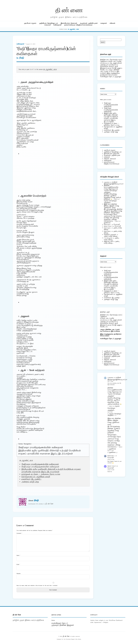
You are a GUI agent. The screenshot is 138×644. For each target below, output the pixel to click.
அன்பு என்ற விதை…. (111, 236)
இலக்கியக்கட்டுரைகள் (69, 23)
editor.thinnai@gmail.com (112, 65)
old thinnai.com (112, 72)
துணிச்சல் (107, 223)
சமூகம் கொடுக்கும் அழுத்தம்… (110, 201)
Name (18, 555)
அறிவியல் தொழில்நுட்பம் (48, 23)
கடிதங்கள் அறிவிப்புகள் (89, 23)
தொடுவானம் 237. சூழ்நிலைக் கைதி (35, 477)
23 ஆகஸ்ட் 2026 (73, 29)
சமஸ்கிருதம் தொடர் (59, 623)
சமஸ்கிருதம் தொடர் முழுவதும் (110, 339)
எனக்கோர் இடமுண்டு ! (31, 479)
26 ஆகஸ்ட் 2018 (50, 69)
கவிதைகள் (57, 25)
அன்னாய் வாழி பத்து (30, 482)
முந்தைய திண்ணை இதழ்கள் (62, 625)
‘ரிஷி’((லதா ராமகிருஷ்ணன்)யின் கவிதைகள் (111, 110)
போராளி (117, 224)
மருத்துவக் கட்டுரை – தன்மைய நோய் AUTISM (40, 474)
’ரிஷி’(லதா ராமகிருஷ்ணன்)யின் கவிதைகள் (40, 447)
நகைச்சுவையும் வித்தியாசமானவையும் (78, 25)
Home (53, 620)
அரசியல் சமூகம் (30, 23)
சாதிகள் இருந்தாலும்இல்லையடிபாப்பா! (114, 183)
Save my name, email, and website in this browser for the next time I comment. (37, 585)
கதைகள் (103, 23)
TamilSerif (107, 336)
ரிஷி (21, 58)
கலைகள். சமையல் (110, 159)
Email (18, 564)
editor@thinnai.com (104, 63)
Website (18, 573)
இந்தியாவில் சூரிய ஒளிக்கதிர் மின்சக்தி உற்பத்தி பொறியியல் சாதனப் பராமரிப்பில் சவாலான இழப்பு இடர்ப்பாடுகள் (49, 452)
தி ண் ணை (69, 10)
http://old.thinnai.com (105, 331)
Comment (19, 533)
